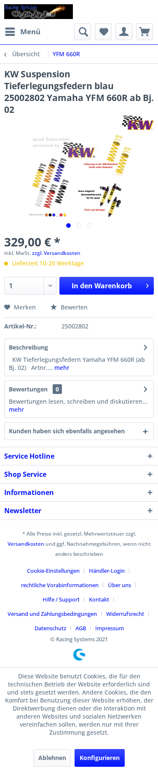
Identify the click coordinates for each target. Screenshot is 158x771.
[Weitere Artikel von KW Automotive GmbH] (136, 122)
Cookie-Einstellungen (53, 570)
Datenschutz (50, 628)
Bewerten (73, 307)
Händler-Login (107, 570)
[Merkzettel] (103, 31)
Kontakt (99, 599)
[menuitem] (22, 31)
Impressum (109, 628)
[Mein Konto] (123, 31)
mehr (61, 368)
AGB (80, 628)
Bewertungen (28, 389)
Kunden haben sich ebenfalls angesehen (67, 431)
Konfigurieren (100, 758)
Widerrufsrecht (125, 614)
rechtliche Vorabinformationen (60, 585)
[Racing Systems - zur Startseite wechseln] (38, 11)
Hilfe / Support (61, 599)
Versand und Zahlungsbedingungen (52, 614)
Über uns (119, 585)
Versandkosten (26, 543)
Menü (30, 31)
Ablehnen (52, 758)
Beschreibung (28, 347)
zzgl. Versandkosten (56, 253)
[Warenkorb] (144, 31)
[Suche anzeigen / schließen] (82, 31)
